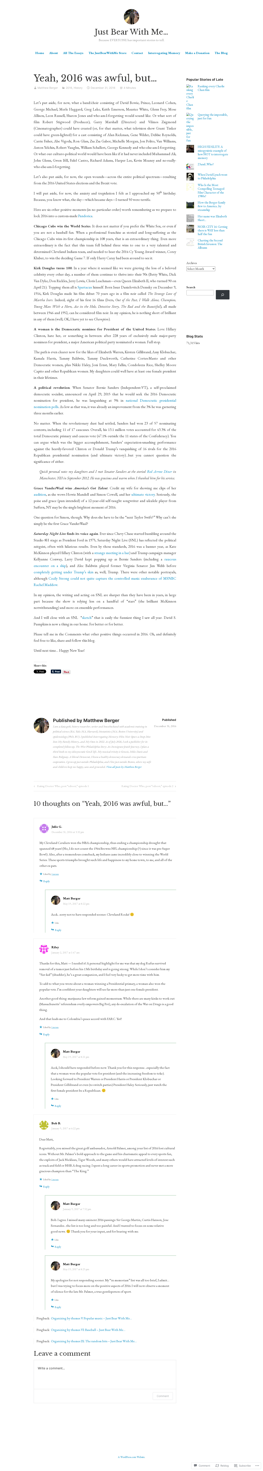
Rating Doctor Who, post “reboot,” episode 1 (61, 787)
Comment (163, 1396)
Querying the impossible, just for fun (213, 116)
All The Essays (73, 53)
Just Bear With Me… (131, 32)
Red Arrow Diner (160, 471)
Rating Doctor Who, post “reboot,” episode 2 (147, 787)
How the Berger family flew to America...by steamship (211, 206)
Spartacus (85, 287)
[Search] (222, 294)
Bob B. (56, 1123)
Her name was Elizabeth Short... (212, 218)
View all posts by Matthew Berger (124, 767)
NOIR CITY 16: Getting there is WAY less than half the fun (213, 230)
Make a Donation (197, 53)
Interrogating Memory (164, 53)
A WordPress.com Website (131, 1457)
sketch (86, 617)
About (53, 53)
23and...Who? (206, 164)
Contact (137, 53)
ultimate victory (143, 494)
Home (39, 53)
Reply (46, 881)
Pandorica (85, 216)
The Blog (221, 53)
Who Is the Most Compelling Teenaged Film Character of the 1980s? (211, 190)
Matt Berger (71, 898)
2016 (69, 87)
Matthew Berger (48, 87)
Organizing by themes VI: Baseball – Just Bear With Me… (88, 1330)
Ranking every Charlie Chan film (211, 88)
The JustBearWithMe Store (107, 53)
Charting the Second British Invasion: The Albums (210, 244)
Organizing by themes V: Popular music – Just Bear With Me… (91, 1318)
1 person (55, 874)
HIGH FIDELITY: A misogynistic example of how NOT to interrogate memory (213, 152)
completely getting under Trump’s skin (64, 572)
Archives (191, 263)
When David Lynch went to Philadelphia (212, 176)
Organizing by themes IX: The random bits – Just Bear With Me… (94, 1341)
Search (190, 287)
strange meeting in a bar (111, 552)
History (78, 87)
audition (40, 494)
